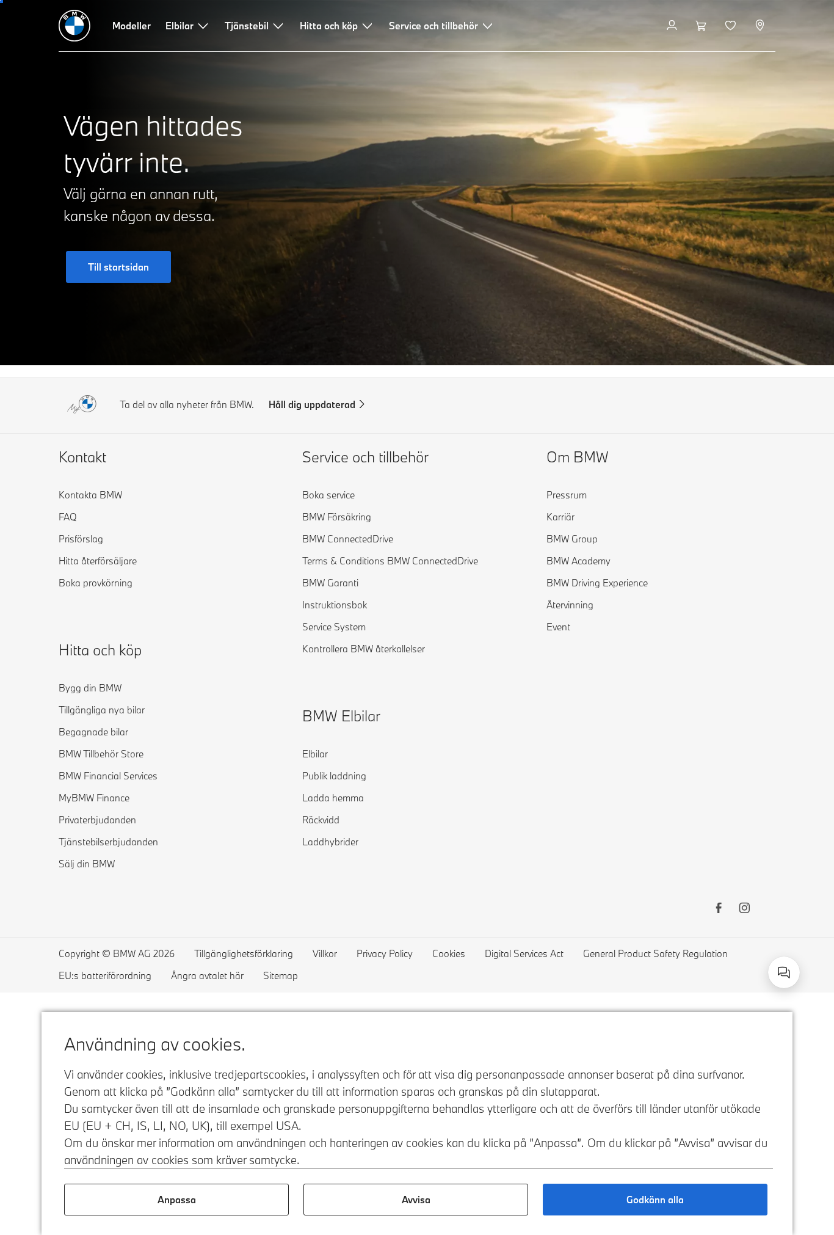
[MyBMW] (673, 25)
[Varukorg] (702, 25)
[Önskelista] (732, 25)
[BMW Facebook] (718, 909)
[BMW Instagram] (744, 909)
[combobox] (784, 972)
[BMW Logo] (74, 26)
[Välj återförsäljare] (761, 25)
